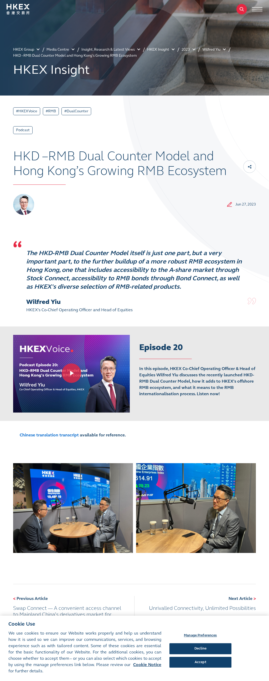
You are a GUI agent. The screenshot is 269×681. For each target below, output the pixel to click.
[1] (73, 508)
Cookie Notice (147, 664)
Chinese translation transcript (49, 434)
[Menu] (257, 9)
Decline (200, 648)
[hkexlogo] (24, 9)
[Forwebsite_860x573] (71, 373)
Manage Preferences (200, 635)
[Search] (241, 9)
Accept (200, 662)
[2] (196, 508)
